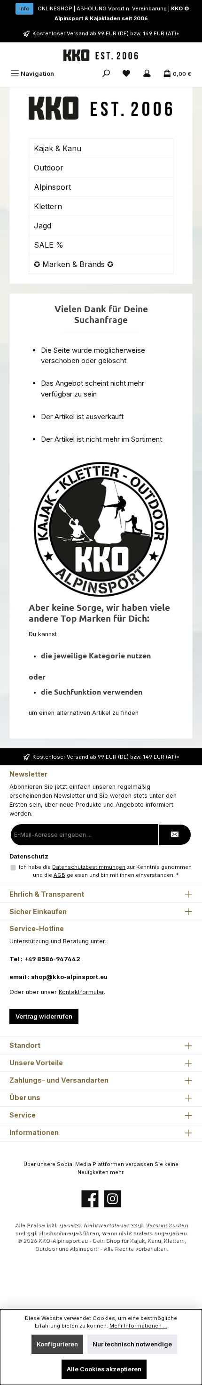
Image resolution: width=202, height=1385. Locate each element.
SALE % (48, 245)
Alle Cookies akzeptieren (104, 1369)
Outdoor (48, 167)
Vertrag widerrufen (44, 1016)
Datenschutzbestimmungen (88, 867)
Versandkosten (166, 1225)
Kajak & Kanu (57, 148)
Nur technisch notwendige (132, 1344)
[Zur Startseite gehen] (101, 55)
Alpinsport (52, 187)
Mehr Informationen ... (138, 1325)
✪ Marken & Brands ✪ (73, 264)
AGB (59, 875)
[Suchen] (106, 73)
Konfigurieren (57, 1344)
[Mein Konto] (147, 73)
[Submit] (174, 834)
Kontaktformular (81, 992)
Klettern (48, 206)
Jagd (42, 225)
